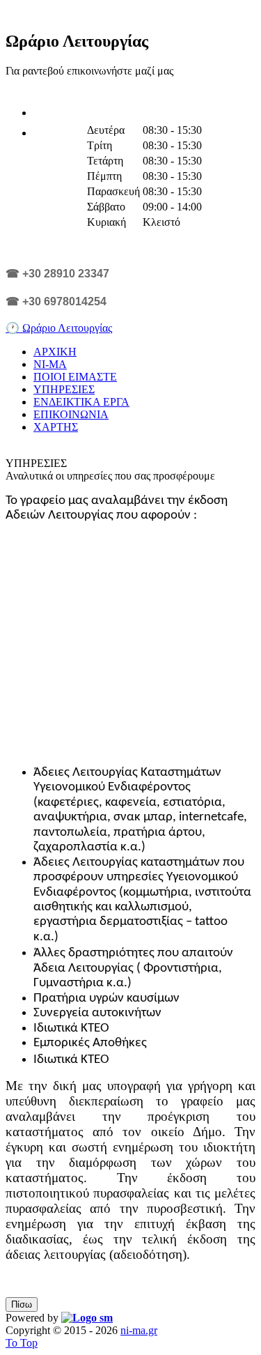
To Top (22, 1343)
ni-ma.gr (138, 1330)
